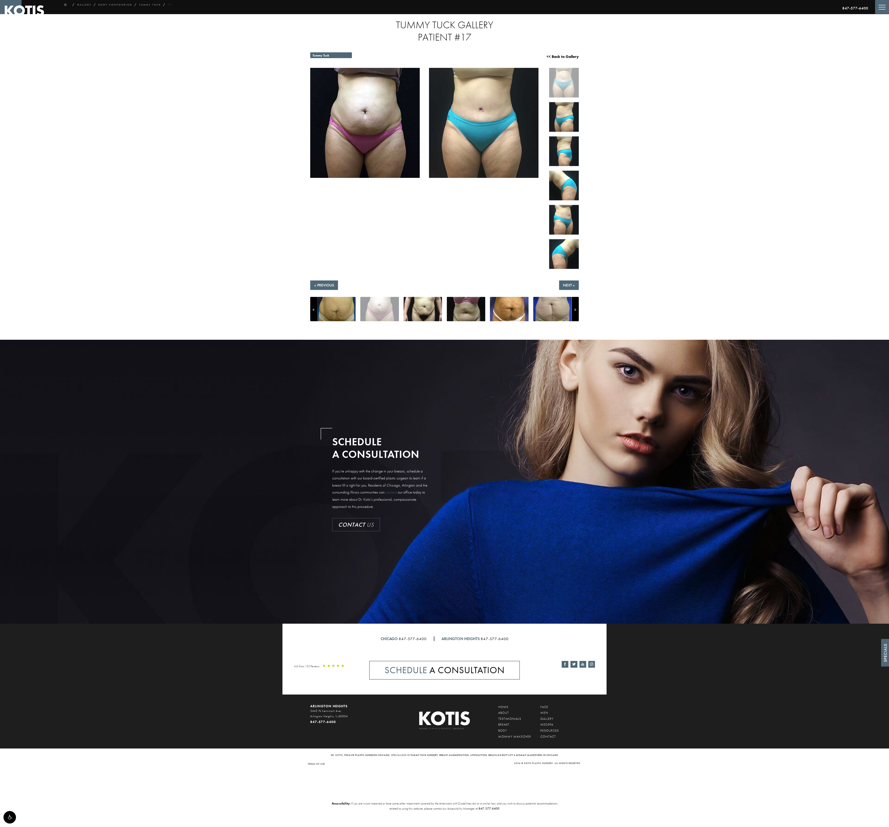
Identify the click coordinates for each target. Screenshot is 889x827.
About (503, 713)
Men (544, 713)
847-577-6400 (855, 8)
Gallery (547, 719)
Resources (549, 730)
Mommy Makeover (514, 736)
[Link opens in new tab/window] (565, 664)
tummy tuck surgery (424, 755)
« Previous (324, 285)
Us (356, 524)
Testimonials (509, 719)
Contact (548, 736)
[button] (9, 817)
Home (503, 707)
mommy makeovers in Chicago (537, 755)
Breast (503, 724)
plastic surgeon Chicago (372, 755)
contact (391, 492)
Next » (569, 285)
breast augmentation (454, 755)
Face (544, 707)
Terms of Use (316, 763)
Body (502, 730)
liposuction (478, 755)
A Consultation (445, 670)
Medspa (546, 724)
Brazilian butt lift (500, 755)
